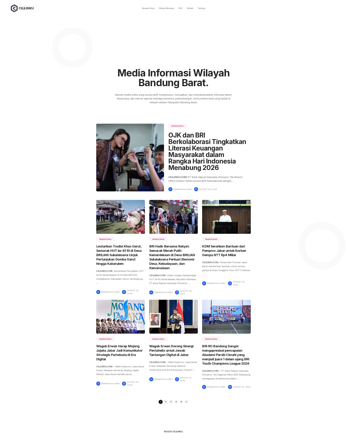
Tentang (201, 8)
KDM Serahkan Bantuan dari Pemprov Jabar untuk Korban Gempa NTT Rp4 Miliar (224, 250)
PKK (180, 8)
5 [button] (181, 402)
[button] (186, 402)
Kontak (190, 8)
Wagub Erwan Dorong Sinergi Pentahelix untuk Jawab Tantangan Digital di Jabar (171, 350)
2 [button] (165, 402)
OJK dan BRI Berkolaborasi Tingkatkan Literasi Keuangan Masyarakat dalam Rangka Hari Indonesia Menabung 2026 (207, 151)
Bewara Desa (148, 8)
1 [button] (160, 402)
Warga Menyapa (166, 8)
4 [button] (176, 402)
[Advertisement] (173, 37)
